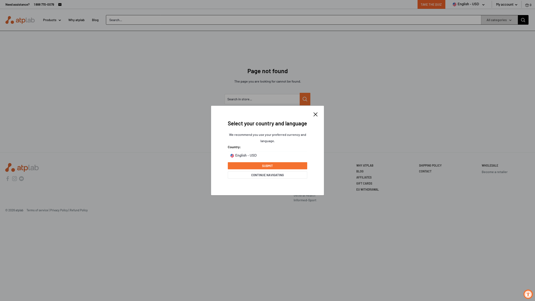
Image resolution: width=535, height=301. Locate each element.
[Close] (315, 114)
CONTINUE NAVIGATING (267, 175)
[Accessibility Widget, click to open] (528, 294)
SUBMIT (267, 166)
